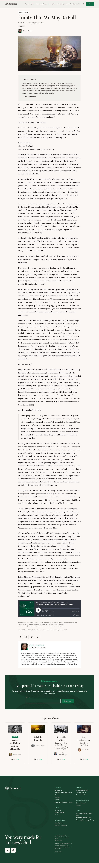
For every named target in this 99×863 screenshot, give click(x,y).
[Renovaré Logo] (11, 4)
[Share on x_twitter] (26, 637)
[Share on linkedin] (32, 637)
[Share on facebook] (20, 637)
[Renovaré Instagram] (13, 850)
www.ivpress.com (58, 624)
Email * (27, 697)
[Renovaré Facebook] (7, 850)
